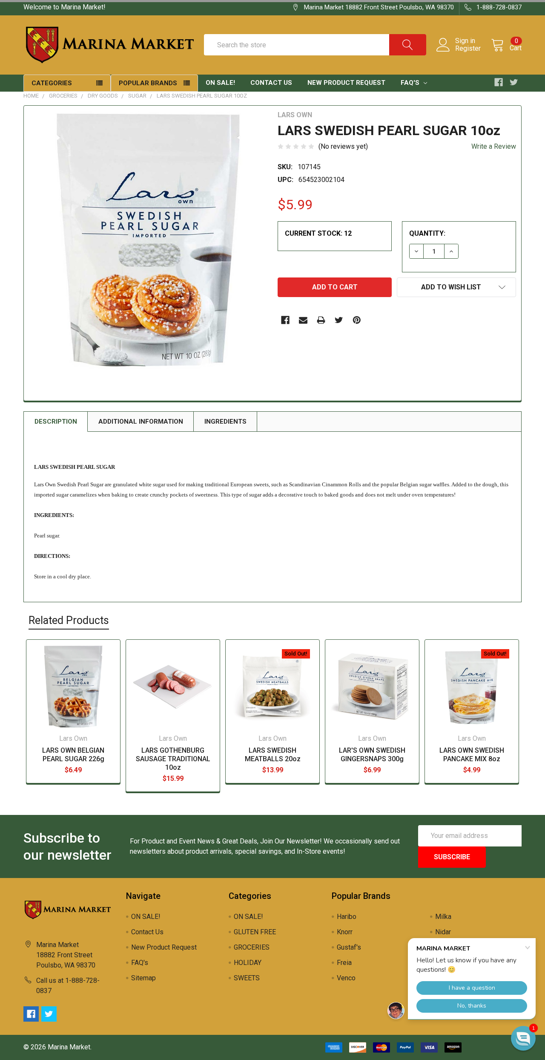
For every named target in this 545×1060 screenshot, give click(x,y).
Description (55, 421)
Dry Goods (103, 95)
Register (468, 48)
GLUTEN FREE (255, 932)
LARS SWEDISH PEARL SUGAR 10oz (202, 95)
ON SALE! (220, 83)
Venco (346, 978)
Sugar (137, 95)
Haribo (346, 917)
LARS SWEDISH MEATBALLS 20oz (273, 754)
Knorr (345, 932)
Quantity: (427, 233)
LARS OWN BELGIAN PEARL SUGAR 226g (73, 754)
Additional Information (140, 421)
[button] (523, 1038)
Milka (443, 917)
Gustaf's (349, 947)
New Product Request (346, 83)
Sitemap (143, 978)
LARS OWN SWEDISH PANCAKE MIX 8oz (471, 754)
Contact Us (271, 83)
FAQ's (411, 83)
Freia (344, 963)
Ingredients (225, 421)
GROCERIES (63, 95)
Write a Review (493, 146)
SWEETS (247, 978)
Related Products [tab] (69, 620)
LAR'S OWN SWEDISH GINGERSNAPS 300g (372, 754)
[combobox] (315, 44)
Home (31, 95)
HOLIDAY (247, 963)
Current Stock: (318, 233)
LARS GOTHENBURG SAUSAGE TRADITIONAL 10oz (173, 758)
